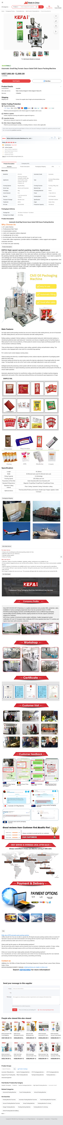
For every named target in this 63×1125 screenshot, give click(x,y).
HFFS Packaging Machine (52, 1072)
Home (3, 11)
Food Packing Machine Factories (48, 1099)
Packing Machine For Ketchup (41, 1107)
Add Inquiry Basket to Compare (31, 59)
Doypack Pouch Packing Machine (9, 1075)
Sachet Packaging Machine (23, 1072)
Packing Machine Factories (9, 1099)
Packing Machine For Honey (44, 1103)
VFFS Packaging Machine (38, 1072)
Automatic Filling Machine (8, 1072)
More (3, 1113)
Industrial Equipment (6, 1077)
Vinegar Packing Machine (9, 1107)
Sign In (4, 156)
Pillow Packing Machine (22, 1075)
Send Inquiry (16, 81)
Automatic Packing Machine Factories (28, 1099)
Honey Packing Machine (28, 1103)
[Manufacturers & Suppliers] (31, 2)
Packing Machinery (20, 11)
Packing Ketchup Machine (24, 1107)
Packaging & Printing (10, 11)
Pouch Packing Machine (25, 1092)
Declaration (47, 1119)
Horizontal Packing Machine (9, 1092)
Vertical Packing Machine (40, 1092)
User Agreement (40, 1119)
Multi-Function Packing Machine (32, 11)
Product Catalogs (23, 1069)
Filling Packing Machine (46, 11)
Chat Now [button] (47, 81)
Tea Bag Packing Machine (38, 1075)
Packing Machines (50, 1075)
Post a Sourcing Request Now (46, 1010)
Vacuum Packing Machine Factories (11, 1103)
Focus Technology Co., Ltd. (21, 1119)
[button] (56, 166)
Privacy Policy (54, 1119)
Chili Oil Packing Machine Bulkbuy (11, 1110)
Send (15, 1009)
